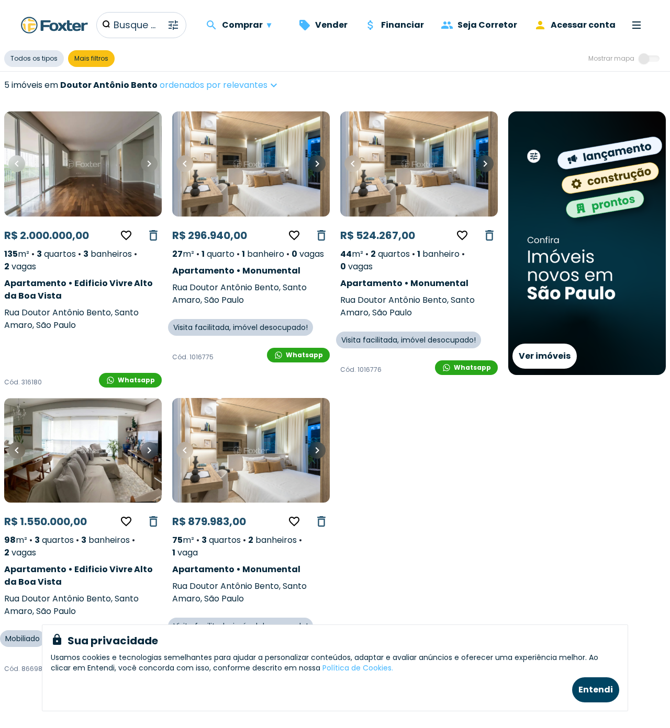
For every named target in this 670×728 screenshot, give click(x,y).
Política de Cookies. (357, 668)
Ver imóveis (545, 356)
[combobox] (251, 85)
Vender (331, 25)
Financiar (402, 25)
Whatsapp (136, 380)
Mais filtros (91, 58)
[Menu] (636, 25)
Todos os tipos (34, 58)
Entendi (595, 690)
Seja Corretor (487, 25)
